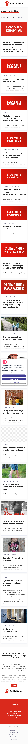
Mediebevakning (14, 730)
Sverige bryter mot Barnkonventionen (10, 630)
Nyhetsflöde (14, 739)
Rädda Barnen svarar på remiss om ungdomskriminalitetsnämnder (14, 192)
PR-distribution (14, 732)
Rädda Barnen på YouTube (14, 717)
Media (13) (12, 17)
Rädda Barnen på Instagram (14, 711)
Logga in (14, 741)
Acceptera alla (14, 379)
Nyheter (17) (4, 17)
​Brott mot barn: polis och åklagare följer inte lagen (12, 338)
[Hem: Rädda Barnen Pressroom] (13, 3)
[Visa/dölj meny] (2, 3)
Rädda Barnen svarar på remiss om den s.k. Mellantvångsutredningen (12, 118)
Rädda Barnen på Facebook (14, 715)
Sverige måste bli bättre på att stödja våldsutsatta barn (13, 412)
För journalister (14, 737)
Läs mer (14, 685)
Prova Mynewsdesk (14, 734)
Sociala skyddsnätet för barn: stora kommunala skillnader (14, 449)
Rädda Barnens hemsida (14, 709)
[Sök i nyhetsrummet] (26, 3)
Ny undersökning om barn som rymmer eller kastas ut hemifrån (13, 583)
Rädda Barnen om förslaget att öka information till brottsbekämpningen (13, 155)
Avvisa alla (14, 375)
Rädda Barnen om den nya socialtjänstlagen (12, 227)
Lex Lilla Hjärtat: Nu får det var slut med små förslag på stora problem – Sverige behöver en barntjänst (13, 303)
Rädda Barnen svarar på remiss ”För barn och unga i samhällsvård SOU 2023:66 (13, 265)
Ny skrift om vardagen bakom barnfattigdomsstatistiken (14, 522)
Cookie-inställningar (14, 382)
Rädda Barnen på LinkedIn (14, 713)
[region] (14, 372)
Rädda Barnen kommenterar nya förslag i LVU (13, 80)
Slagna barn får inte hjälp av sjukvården (13, 559)
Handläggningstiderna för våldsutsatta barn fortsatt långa (13, 486)
